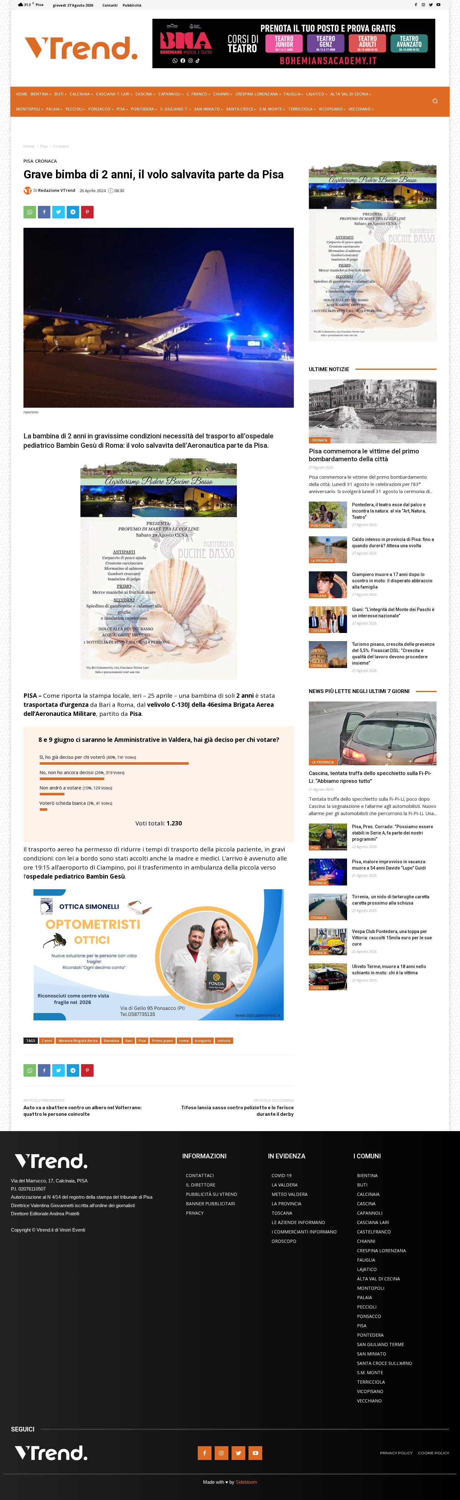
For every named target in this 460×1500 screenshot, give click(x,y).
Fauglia (366, 1260)
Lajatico (367, 1269)
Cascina (366, 1204)
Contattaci (200, 1175)
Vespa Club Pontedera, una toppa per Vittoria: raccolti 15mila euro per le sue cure (392, 937)
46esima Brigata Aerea (78, 1040)
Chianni (366, 1241)
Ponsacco (369, 1316)
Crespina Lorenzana (381, 1250)
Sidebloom (246, 1482)
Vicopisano (370, 1391)
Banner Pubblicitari (210, 1204)
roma (184, 1040)
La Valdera (285, 1185)
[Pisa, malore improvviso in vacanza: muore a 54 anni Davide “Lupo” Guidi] (328, 872)
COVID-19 (282, 1175)
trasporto (203, 1040)
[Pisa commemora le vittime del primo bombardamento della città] (373, 411)
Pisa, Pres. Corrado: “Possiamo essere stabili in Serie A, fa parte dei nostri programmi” (392, 833)
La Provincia (322, 561)
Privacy (194, 1213)
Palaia (364, 1297)
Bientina (367, 1175)
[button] (434, 101)
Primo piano (162, 1040)
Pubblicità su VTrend (211, 1194)
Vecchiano (369, 1401)
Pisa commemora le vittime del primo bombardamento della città (364, 455)
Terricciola (371, 1382)
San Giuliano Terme (380, 1344)
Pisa (44, 146)
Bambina (111, 1040)
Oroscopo (284, 1241)
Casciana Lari (373, 1222)
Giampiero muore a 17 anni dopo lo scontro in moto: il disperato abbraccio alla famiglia (392, 580)
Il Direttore (200, 1185)
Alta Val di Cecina (378, 1279)
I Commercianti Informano (304, 1232)
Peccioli (366, 1307)
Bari (128, 1040)
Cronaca (61, 146)
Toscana (318, 596)
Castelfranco (374, 1232)
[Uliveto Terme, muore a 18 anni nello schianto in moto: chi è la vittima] (328, 976)
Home (28, 146)
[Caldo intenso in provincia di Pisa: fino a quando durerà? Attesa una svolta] (328, 549)
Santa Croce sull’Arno (384, 1363)
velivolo (224, 1040)
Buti (362, 1185)
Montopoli (370, 1288)
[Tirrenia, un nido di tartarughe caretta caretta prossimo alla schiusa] (328, 907)
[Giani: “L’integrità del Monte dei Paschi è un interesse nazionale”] (328, 619)
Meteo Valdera (290, 1194)
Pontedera (320, 525)
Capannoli (369, 1213)
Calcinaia (368, 1194)
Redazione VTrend (56, 190)
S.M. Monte (370, 1372)
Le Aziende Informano (298, 1222)
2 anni (47, 1040)
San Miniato (371, 1354)
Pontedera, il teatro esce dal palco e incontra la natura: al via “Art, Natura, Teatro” (389, 511)
